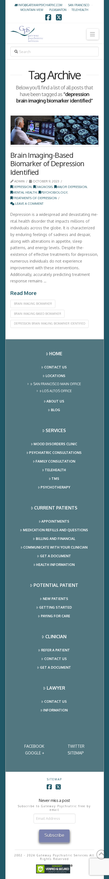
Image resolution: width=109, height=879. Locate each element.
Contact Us (55, 367)
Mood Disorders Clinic (55, 444)
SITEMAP (76, 753)
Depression (22, 187)
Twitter (76, 746)
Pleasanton (58, 9)
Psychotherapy (55, 487)
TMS (55, 479)
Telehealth (55, 470)
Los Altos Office (57, 391)
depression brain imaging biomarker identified (49, 323)
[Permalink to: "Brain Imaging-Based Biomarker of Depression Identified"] (54, 131)
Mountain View (31, 9)
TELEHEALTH (80, 9)
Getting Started (55, 607)
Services (56, 430)
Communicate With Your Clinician (55, 547)
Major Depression (71, 187)
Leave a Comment (29, 203)
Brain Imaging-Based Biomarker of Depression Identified (47, 163)
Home (55, 353)
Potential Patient (56, 585)
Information (55, 710)
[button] (93, 34)
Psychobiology (54, 192)
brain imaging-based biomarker (37, 313)
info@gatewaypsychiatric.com (39, 5)
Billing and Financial (55, 539)
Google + (34, 753)
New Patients (55, 599)
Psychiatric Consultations (55, 453)
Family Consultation (55, 461)
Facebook (34, 746)
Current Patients (55, 508)
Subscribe (54, 835)
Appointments (55, 521)
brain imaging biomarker (33, 303)
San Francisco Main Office (57, 384)
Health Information (55, 565)
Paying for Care (55, 616)
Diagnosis (44, 187)
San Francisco (78, 5)
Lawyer (56, 688)
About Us (55, 401)
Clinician (56, 636)
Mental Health (25, 192)
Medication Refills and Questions (55, 530)
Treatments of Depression (35, 198)
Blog (55, 410)
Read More (23, 293)
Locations (55, 376)
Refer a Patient (55, 650)
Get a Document (55, 556)
